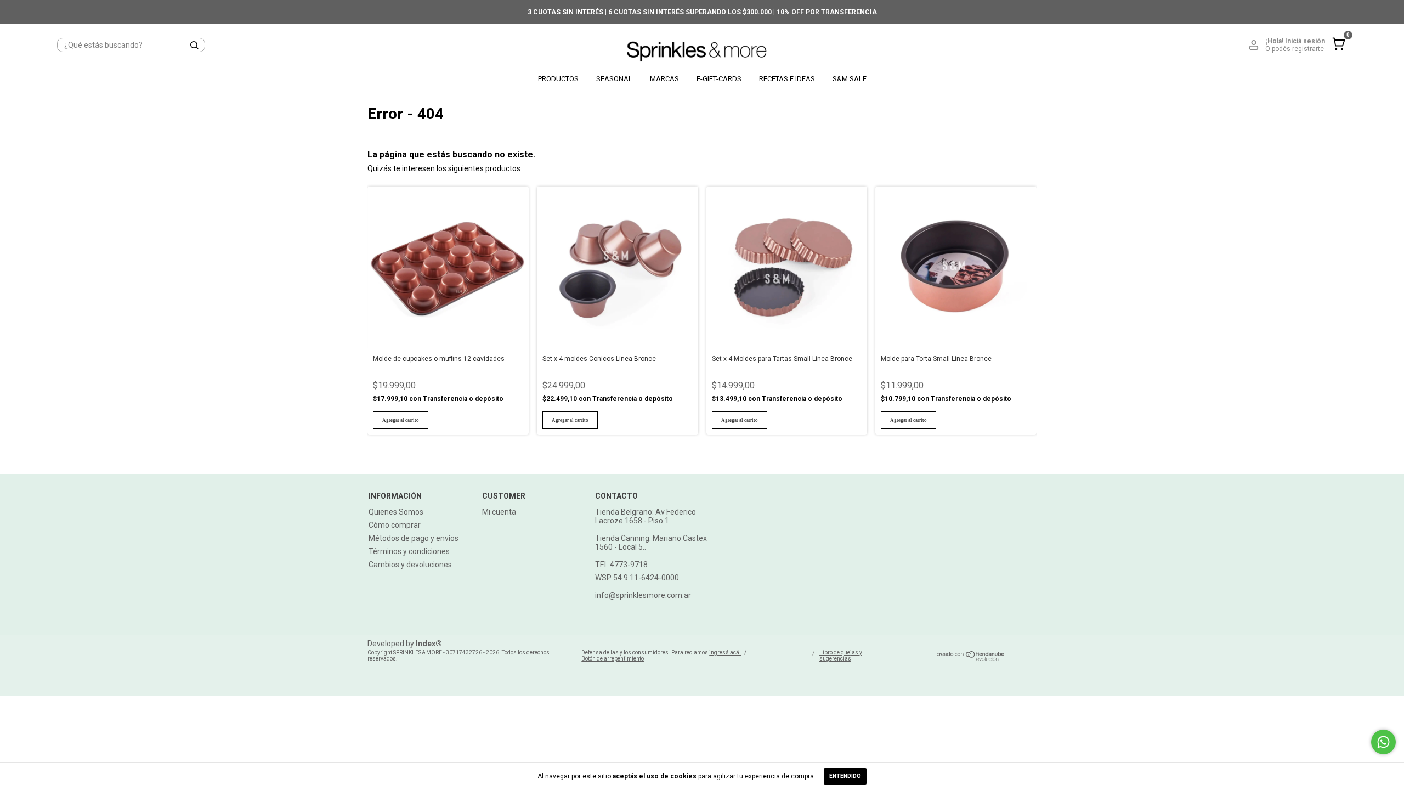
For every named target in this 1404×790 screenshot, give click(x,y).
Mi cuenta (499, 511)
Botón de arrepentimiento (612, 659)
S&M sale (850, 79)
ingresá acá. (725, 653)
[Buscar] (193, 45)
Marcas (664, 79)
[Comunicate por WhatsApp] (1383, 742)
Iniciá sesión (1305, 41)
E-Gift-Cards (719, 79)
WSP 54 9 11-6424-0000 (637, 577)
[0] (1336, 52)
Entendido (845, 776)
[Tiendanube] (971, 658)
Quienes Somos (396, 511)
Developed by (404, 643)
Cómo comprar (395, 525)
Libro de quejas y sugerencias (840, 656)
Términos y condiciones (409, 551)
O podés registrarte (1294, 49)
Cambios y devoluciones (410, 564)
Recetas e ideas (787, 79)
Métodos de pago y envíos (413, 538)
